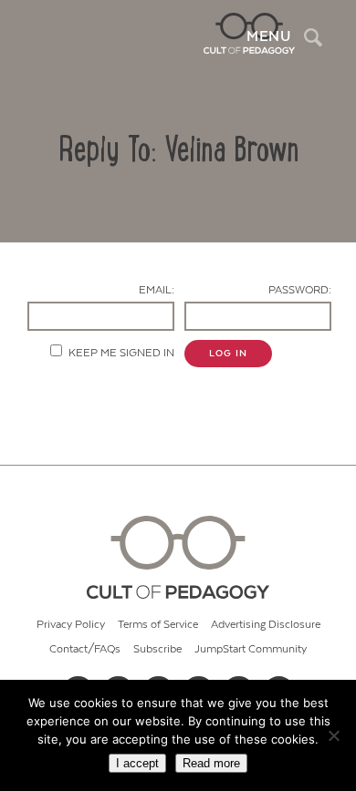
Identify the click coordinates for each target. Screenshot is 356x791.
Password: (299, 290)
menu (268, 36)
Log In (228, 353)
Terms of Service (158, 625)
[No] (333, 735)
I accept (137, 763)
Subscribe (157, 649)
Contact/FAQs (84, 649)
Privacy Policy (71, 625)
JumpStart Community (250, 649)
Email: (156, 290)
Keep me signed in (121, 353)
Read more (211, 763)
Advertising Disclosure (265, 625)
